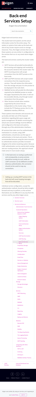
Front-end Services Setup (23, 224)
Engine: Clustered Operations (22, 269)
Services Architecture (20, 204)
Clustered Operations (21, 210)
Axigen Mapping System (23, 217)
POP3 (18, 299)
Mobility (19, 329)
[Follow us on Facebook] (12, 374)
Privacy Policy (15, 378)
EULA (7, 378)
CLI (18, 308)
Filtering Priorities (22, 251)
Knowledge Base (19, 8)
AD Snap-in (20, 355)
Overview (21, 233)
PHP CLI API (20, 349)
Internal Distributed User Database (22, 364)
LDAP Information (23, 221)
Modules (18, 321)
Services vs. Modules (22, 260)
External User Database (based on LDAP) (23, 213)
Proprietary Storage (22, 245)
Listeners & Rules (21, 276)
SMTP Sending (21, 341)
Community (29, 8)
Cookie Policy (26, 378)
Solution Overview (19, 197)
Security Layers (19, 201)
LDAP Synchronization (24, 236)
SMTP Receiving (21, 293)
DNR (18, 326)
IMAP (18, 296)
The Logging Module (22, 335)
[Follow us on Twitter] (17, 374)
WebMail (19, 302)
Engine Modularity (22, 266)
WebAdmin (20, 305)
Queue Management (22, 263)
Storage (18, 281)
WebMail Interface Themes (24, 357)
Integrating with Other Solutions (22, 345)
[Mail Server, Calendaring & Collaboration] (8, 3)
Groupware (20, 248)
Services (18, 291)
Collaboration (21, 254)
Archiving (19, 352)
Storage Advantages (22, 284)
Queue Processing (22, 338)
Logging (19, 314)
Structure (19, 287)
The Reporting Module (23, 332)
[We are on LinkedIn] (23, 374)
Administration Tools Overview (24, 207)
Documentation (6, 8)
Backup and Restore (22, 317)
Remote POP (20, 323)
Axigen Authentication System (24, 229)
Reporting (20, 311)
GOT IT (23, 395)
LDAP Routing (22, 239)
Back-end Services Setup (23, 242)
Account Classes (21, 279)
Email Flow (20, 257)
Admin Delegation (22, 273)
